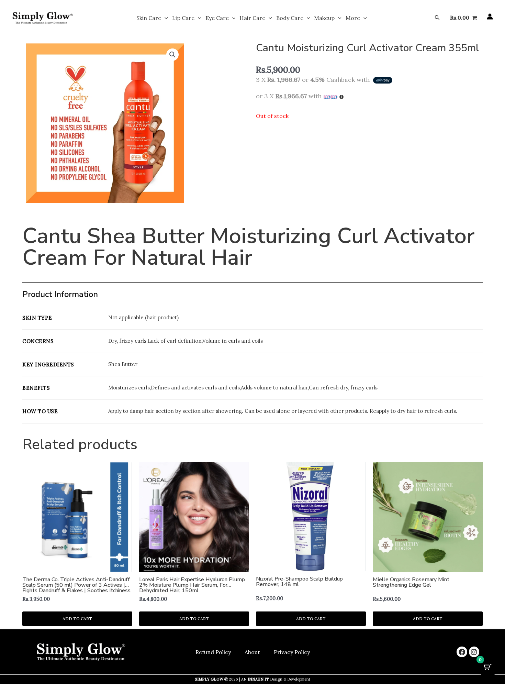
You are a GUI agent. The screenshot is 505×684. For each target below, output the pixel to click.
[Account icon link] (490, 16)
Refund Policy (213, 652)
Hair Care (252, 17)
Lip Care (183, 17)
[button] (164, 18)
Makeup (324, 17)
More (353, 17)
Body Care (289, 17)
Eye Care (217, 17)
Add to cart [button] (77, 618)
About (252, 652)
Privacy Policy (292, 652)
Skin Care (148, 17)
